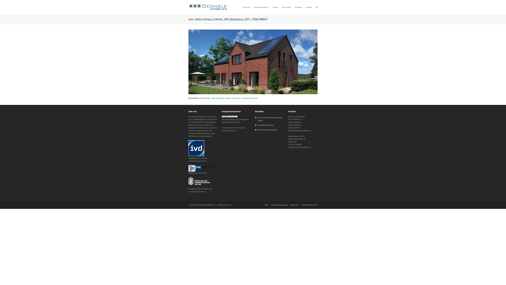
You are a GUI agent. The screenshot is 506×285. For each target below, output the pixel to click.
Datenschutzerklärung (279, 205)
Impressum (294, 205)
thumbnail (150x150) (249, 98)
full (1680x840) (204, 98)
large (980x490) (217, 98)
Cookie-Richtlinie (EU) (310, 205)
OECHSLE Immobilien (204, 205)
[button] (317, 7)
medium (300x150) (232, 98)
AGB (266, 205)
